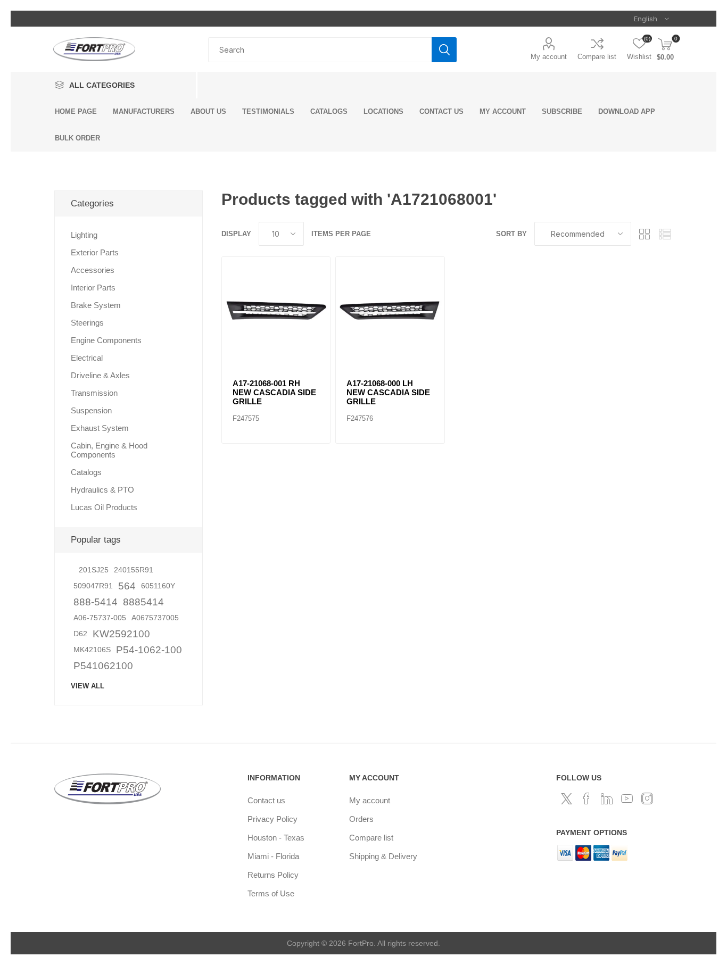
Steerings (87, 322)
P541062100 (103, 665)
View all (87, 686)
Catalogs (86, 472)
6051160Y (158, 586)
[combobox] (320, 49)
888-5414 (95, 602)
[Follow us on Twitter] (566, 798)
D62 (80, 634)
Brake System (96, 305)
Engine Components (106, 340)
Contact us (266, 800)
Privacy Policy (272, 818)
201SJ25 (94, 570)
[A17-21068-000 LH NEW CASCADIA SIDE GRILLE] (390, 311)
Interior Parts (93, 287)
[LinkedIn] (606, 798)
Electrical (87, 357)
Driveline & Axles (100, 375)
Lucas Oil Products (104, 507)
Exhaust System (100, 427)
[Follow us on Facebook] (586, 798)
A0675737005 (155, 618)
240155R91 (133, 570)
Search (444, 49)
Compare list (596, 57)
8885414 (143, 602)
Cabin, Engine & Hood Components (109, 450)
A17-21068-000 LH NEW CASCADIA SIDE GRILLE (388, 392)
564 (127, 586)
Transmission (94, 392)
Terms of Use (270, 893)
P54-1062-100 (149, 649)
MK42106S (92, 650)
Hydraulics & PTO (102, 489)
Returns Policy (273, 874)
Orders (361, 818)
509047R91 (93, 586)
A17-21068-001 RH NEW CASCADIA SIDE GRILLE (274, 392)
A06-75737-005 (99, 618)
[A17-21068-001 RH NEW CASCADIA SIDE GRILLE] (276, 311)
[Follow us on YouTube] (626, 798)
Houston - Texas (275, 837)
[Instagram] (647, 798)
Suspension (91, 410)
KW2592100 (121, 633)
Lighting (84, 234)
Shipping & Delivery (383, 856)
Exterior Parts (95, 252)
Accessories (92, 269)
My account (549, 57)
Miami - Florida (273, 856)
